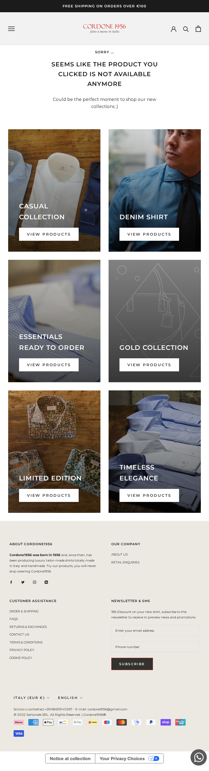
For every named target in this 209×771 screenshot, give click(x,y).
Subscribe (132, 664)
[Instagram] (34, 582)
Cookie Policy (21, 658)
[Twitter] (22, 582)
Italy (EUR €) (29, 698)
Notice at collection (70, 758)
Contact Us (19, 634)
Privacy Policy (22, 650)
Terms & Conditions (26, 642)
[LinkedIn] (46, 582)
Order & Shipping (24, 611)
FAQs (14, 619)
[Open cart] (198, 29)
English (68, 698)
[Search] (186, 29)
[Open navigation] (11, 28)
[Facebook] (11, 582)
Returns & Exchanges (28, 627)
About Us (119, 554)
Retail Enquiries (125, 562)
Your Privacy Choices (122, 758)
